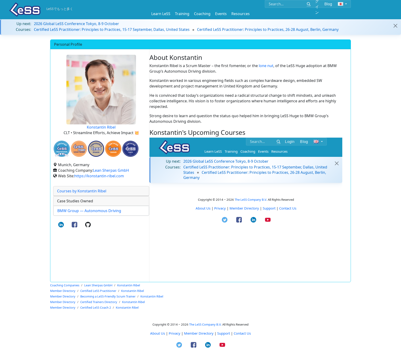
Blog (328, 3)
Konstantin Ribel (101, 127)
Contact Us (242, 333)
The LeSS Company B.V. (205, 324)
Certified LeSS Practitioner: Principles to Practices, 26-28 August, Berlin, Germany (268, 29)
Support (223, 333)
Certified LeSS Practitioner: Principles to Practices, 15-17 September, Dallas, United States (112, 29)
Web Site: (66, 175)
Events (221, 13)
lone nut (266, 65)
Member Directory (198, 333)
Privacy (174, 333)
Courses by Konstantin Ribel (81, 191)
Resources (240, 13)
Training (182, 13)
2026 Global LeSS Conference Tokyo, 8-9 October (76, 23)
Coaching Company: (75, 170)
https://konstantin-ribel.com (99, 175)
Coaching (202, 13)
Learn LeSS (160, 13)
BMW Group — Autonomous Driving (89, 210)
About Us (157, 333)
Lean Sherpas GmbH (111, 170)
